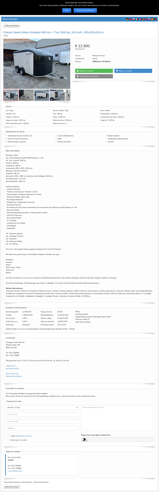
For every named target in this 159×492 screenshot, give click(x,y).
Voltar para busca (12, 25)
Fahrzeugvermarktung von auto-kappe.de (18, 482)
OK (66, 11)
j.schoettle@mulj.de (15, 471)
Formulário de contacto (89, 76)
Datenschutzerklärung (85, 11)
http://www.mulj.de (12, 368)
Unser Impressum (12, 374)
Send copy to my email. (18, 440)
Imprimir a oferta (86, 71)
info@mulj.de (10, 366)
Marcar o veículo (125, 71)
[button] (68, 64)
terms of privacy (26, 436)
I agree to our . (21, 436)
